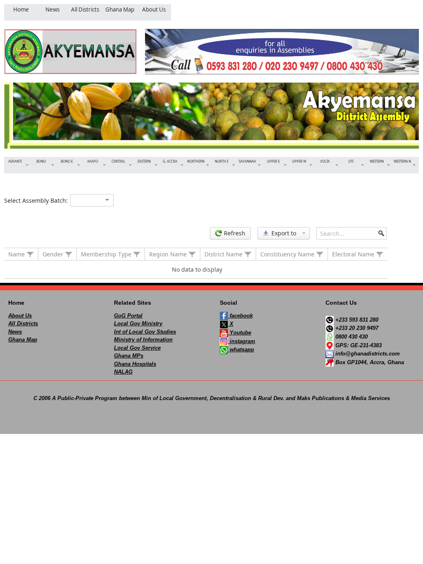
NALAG (123, 372)
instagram (241, 341)
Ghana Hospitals (135, 364)
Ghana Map (22, 340)
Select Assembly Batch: (36, 200)
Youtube (239, 332)
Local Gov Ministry (138, 323)
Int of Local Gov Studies (145, 332)
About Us (20, 316)
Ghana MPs (128, 356)
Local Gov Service (137, 348)
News (15, 332)
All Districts (23, 323)
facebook (240, 316)
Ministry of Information (143, 340)
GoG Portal (128, 316)
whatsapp (241, 349)
